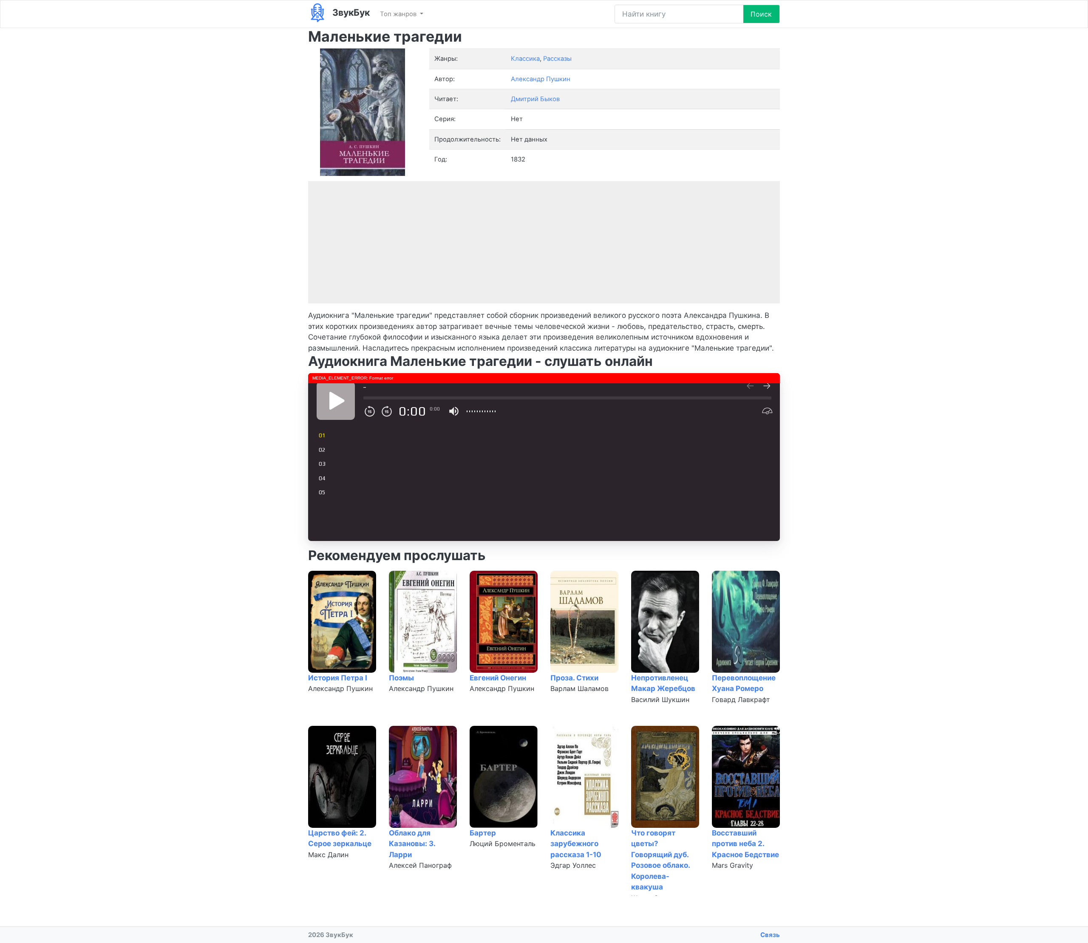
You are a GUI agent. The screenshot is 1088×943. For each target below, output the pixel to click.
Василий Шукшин (660, 699)
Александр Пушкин (340, 688)
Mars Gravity (732, 865)
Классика (525, 58)
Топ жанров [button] (399, 14)
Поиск (761, 14)
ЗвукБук (350, 12)
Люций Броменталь (503, 843)
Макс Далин (328, 854)
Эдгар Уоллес (573, 865)
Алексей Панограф (420, 865)
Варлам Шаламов (579, 688)
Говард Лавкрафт (741, 699)
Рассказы (557, 58)
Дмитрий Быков (535, 99)
